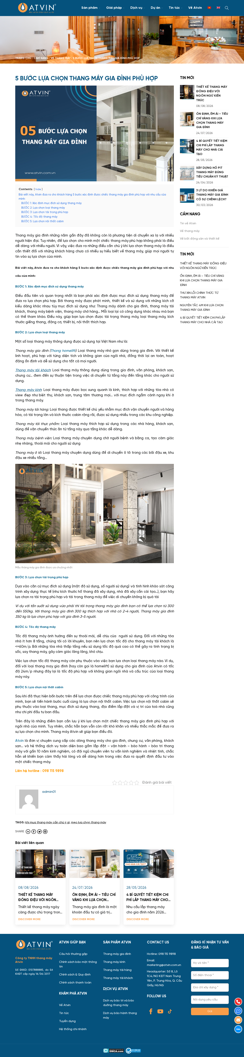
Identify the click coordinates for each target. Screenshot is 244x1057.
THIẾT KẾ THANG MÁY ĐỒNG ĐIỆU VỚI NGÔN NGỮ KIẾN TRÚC (37, 898)
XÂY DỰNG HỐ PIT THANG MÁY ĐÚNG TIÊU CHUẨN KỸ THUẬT (212, 172)
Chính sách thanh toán (75, 982)
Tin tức (174, 8)
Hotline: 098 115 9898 (161, 954)
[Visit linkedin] (28, 831)
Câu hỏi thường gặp (73, 954)
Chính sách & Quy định (75, 974)
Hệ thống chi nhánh (73, 1029)
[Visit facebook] (34, 831)
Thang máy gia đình (117, 954)
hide (38, 189)
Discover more (29, 919)
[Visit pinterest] (45, 831)
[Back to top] (237, 1050)
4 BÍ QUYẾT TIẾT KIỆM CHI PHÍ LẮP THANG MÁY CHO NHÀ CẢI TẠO (147, 898)
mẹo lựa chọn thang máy (88, 822)
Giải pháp (114, 8)
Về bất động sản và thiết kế (199, 238)
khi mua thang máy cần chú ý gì (47, 822)
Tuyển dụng (67, 1021)
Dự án (155, 8)
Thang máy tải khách (118, 978)
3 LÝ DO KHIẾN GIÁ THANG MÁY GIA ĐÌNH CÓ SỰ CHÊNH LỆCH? (212, 195)
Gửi (209, 1011)
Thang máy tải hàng (117, 970)
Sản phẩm (89, 8)
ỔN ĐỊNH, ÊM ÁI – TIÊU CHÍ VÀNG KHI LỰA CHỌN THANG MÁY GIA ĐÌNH (94, 898)
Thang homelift (63, 351)
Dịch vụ (136, 8)
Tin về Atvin (188, 223)
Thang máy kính (114, 962)
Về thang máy (190, 231)
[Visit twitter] (39, 831)
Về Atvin (195, 8)
